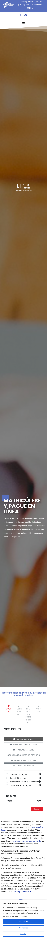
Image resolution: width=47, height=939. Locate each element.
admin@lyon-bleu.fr (22, 891)
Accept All (23, 922)
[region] (23, 919)
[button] (23, 23)
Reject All (23, 934)
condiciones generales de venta (26, 841)
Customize (23, 928)
